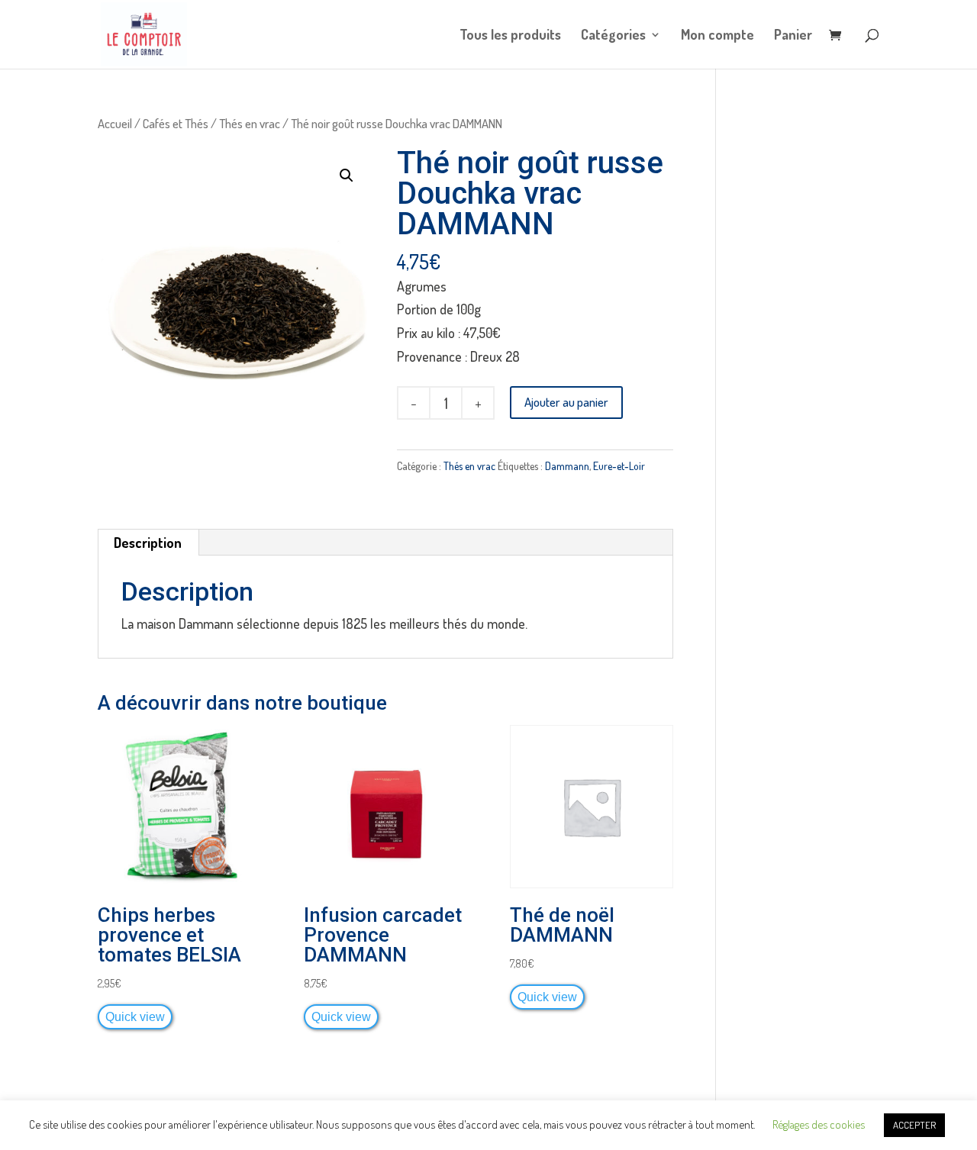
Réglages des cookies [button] (818, 1124)
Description (148, 542)
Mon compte (717, 36)
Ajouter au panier (566, 402)
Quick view (135, 1016)
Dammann (567, 465)
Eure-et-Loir (619, 465)
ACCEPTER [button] (914, 1125)
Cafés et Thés (175, 123)
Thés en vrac (249, 123)
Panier (793, 36)
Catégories (613, 36)
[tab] (148, 543)
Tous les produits (510, 36)
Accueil (115, 123)
